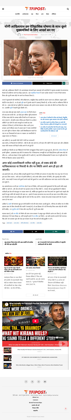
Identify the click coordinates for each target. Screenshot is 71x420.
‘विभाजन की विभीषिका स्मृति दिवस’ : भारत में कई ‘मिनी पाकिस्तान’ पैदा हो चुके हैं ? (57, 269)
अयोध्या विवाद (62, 150)
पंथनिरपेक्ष (21, 186)
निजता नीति (35, 408)
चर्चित (6, 264)
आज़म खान (23, 112)
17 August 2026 (31, 270)
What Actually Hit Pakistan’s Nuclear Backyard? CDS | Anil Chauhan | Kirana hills (35, 345)
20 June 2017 (44, 34)
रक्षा (32, 14)
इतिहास (50, 264)
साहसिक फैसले (35, 93)
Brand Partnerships (35, 402)
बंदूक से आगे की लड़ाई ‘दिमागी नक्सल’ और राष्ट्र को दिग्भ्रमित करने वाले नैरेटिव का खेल (13, 269)
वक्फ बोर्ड (39, 223)
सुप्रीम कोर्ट (15, 209)
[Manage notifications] (65, 408)
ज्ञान (42, 14)
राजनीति (17, 14)
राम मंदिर (16, 213)
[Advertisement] (35, 3)
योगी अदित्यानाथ (24, 223)
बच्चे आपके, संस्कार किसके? (33, 268)
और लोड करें (54, 136)
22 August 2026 (9, 274)
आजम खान (9, 223)
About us (36, 397)
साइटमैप (35, 410)
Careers (35, 400)
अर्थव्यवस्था (25, 14)
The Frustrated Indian (31, 34)
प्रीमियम (54, 14)
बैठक (47, 14)
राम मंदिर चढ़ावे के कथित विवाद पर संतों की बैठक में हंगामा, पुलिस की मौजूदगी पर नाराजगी (53, 123)
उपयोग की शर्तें (35, 405)
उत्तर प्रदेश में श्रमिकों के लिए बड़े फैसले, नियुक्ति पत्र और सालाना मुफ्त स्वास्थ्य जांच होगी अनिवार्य (54, 118)
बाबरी (9, 204)
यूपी (11, 108)
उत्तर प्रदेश (16, 223)
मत (50, 34)
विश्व (37, 14)
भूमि (22, 102)
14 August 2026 (52, 274)
